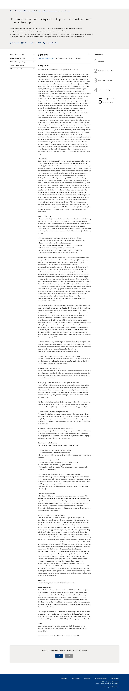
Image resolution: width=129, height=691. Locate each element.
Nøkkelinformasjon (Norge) (18, 62)
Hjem (11, 11)
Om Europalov (76, 678)
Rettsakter (18, 11)
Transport (15, 43)
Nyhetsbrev (64, 678)
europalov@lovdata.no (112, 687)
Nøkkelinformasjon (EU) (17, 55)
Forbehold (87, 678)
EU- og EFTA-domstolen (17, 65)
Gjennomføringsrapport (47, 58)
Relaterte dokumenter (16, 69)
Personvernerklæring (101, 678)
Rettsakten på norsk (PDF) (32, 43)
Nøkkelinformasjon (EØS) (17, 58)
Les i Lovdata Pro (52, 43)
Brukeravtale (115, 678)
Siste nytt (43, 54)
